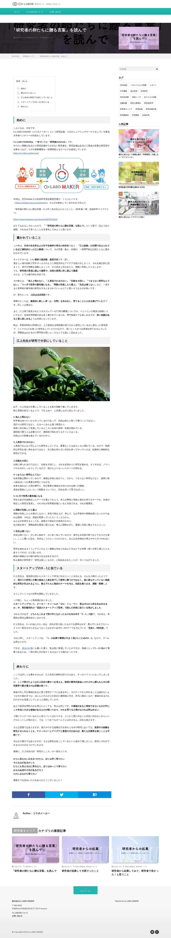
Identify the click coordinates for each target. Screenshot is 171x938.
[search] (157, 69)
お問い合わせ (55, 12)
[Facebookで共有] (28, 794)
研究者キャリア (32, 37)
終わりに (23, 106)
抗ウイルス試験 (150, 97)
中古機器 (123, 91)
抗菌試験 (123, 103)
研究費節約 (124, 115)
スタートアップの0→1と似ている (33, 102)
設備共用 (145, 115)
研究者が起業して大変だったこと (80, 870)
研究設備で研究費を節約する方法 (132, 187)
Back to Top (86, 891)
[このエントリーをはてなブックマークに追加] (94, 794)
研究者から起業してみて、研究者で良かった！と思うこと (135, 872)
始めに (22, 88)
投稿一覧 (55, 813)
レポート (153, 85)
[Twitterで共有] (61, 794)
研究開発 (135, 115)
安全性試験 (124, 97)
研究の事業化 (135, 103)
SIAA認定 (123, 85)
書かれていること (27, 93)
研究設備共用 (151, 109)
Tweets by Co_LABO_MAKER (127, 901)
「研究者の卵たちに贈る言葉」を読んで (34, 870)
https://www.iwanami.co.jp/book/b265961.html (35, 219)
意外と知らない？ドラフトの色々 (132, 217)
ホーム (17, 12)
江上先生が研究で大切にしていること (35, 97)
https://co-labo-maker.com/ (26, 153)
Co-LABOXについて (34, 12)
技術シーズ (136, 97)
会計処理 (133, 91)
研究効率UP (148, 103)
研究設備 (139, 109)
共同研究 (144, 91)
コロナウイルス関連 (138, 85)
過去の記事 (27, 648)
